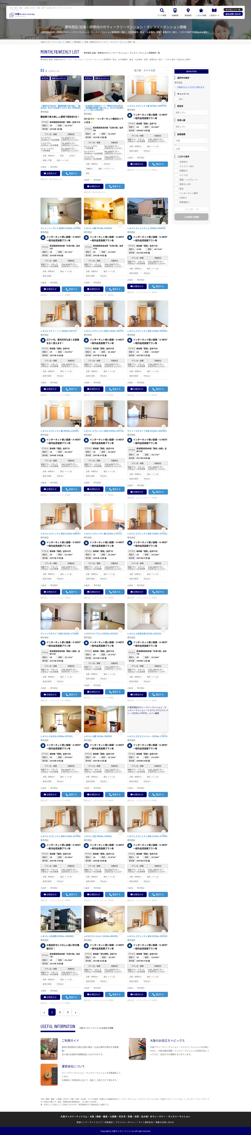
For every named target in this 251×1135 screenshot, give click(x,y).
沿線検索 (175, 15)
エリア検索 (162, 15)
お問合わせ (51, 173)
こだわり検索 (201, 15)
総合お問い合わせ (233, 14)
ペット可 (184, 175)
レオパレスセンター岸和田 (146, 170)
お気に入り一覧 (234, 9)
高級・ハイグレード (189, 179)
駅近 (182, 188)
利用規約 (109, 1122)
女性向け (184, 161)
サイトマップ (96, 1122)
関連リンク (82, 1122)
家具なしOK (185, 184)
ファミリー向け (187, 166)
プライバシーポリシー (125, 1122)
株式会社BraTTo (55, 179)
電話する (73, 173)
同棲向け (184, 170)
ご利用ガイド (214, 15)
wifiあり (183, 197)
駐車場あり (185, 202)
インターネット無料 (189, 193)
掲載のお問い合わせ (165, 1122)
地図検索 (188, 15)
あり (181, 98)
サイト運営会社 (146, 1122)
